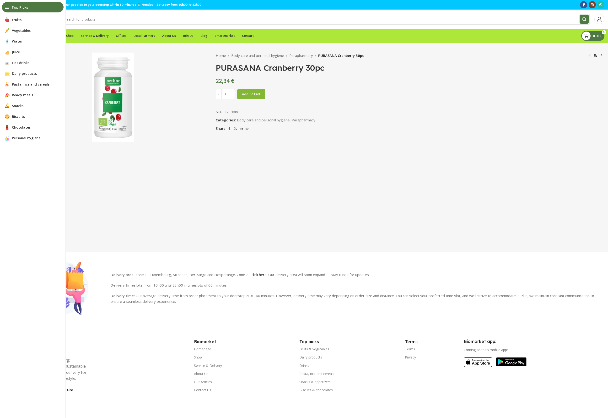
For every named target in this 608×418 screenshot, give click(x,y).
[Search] (584, 19)
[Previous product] (590, 55)
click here (259, 274)
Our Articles (203, 382)
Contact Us (202, 390)
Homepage (202, 349)
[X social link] (235, 128)
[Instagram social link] (592, 4)
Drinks (304, 365)
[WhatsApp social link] (600, 4)
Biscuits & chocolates (316, 390)
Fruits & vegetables (314, 349)
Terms (410, 349)
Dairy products (310, 357)
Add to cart (251, 94)
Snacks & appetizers (315, 382)
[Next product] (601, 55)
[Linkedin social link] (241, 128)
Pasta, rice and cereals (316, 373)
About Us (201, 373)
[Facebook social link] (583, 4)
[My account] (599, 19)
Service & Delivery (208, 365)
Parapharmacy (301, 55)
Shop (198, 357)
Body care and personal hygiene (257, 55)
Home (221, 55)
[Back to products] (596, 55)
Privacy (410, 357)
